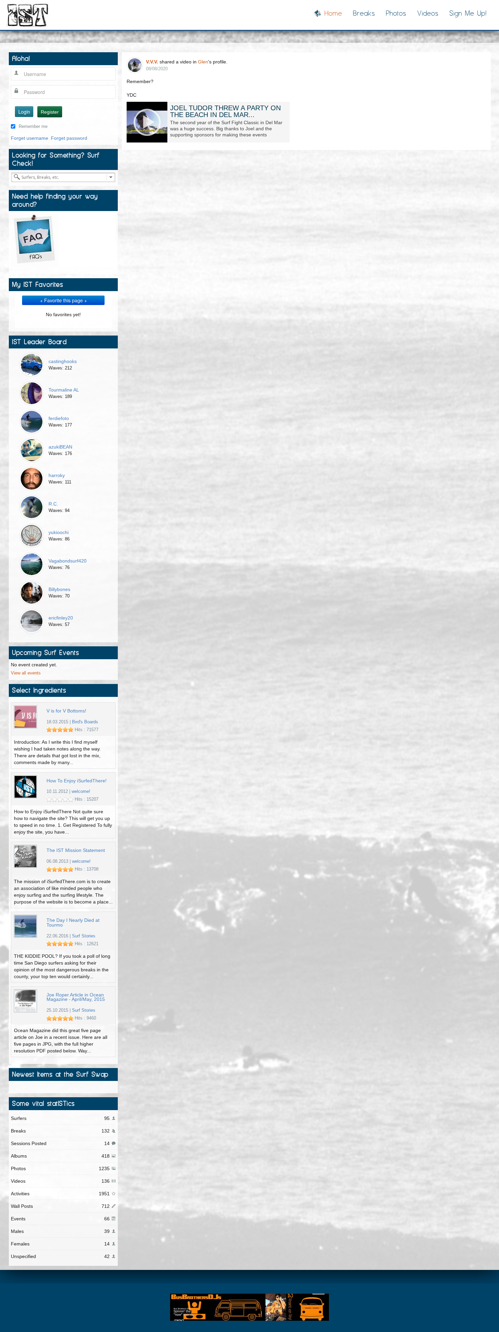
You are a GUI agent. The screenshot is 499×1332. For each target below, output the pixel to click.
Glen (203, 61)
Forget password (69, 138)
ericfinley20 (61, 618)
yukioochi (59, 532)
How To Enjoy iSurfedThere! (77, 780)
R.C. (53, 504)
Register (50, 112)
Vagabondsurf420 (68, 561)
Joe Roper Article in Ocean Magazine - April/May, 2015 (76, 997)
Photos (396, 13)
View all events (26, 673)
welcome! (81, 791)
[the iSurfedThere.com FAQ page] (34, 239)
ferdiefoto (59, 418)
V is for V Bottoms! (66, 710)
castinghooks (63, 361)
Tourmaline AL (64, 390)
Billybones (59, 589)
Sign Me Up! (468, 13)
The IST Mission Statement (76, 850)
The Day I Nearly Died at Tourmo (73, 923)
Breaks (364, 13)
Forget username (29, 138)
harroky (57, 475)
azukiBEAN (60, 447)
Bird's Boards (85, 722)
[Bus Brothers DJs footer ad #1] (249, 1307)
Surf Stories (83, 936)
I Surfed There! (28, 15)
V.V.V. (152, 61)
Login (24, 111)
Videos (428, 13)
